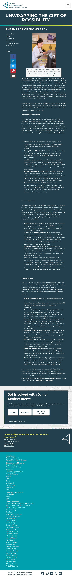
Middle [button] (8, 496)
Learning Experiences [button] (14, 492)
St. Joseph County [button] (12, 551)
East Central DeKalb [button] (13, 516)
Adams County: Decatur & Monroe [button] (18, 505)
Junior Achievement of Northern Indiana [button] (20, 503)
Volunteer (25, 412)
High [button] (7, 499)
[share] (13, 57)
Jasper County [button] (11, 529)
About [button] (8, 477)
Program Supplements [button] (14, 465)
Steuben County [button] (11, 555)
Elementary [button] (10, 494)
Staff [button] (7, 479)
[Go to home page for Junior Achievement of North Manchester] (14, 5)
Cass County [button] (10, 512)
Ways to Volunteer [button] (12, 458)
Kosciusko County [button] (12, 531)
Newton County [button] (11, 542)
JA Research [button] (10, 483)
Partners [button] (9, 470)
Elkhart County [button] (11, 518)
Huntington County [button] (13, 527)
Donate (13, 412)
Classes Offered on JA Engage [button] (16, 460)
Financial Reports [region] (12, 474)
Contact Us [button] (9, 444)
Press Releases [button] (11, 485)
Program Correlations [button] (13, 467)
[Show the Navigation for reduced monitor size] (68, 5)
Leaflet (52, 428)
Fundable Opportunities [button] (14, 472)
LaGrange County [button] (12, 533)
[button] (43, 573)
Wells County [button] (10, 559)
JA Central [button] (29, 574)
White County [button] (11, 562)
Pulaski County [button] (11, 549)
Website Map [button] (21, 574)
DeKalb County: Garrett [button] (14, 514)
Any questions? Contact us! (16, 421)
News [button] (8, 489)
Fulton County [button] (11, 521)
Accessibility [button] (12, 574)
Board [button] (8, 481)
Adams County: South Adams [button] (16, 508)
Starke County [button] (11, 553)
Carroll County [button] (11, 510)
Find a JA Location (12, 566)
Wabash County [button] (11, 557)
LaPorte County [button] (11, 536)
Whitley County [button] (11, 564)
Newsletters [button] (10, 487)
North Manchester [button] (12, 546)
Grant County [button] (10, 523)
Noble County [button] (11, 544)
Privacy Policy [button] (27, 572)
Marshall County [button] (11, 538)
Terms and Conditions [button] (15, 572)
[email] (13, 76)
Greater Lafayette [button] (12, 525)
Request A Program (41, 412)
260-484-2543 (9, 446)
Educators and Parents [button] (15, 463)
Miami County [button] (10, 540)
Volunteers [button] (10, 456)
